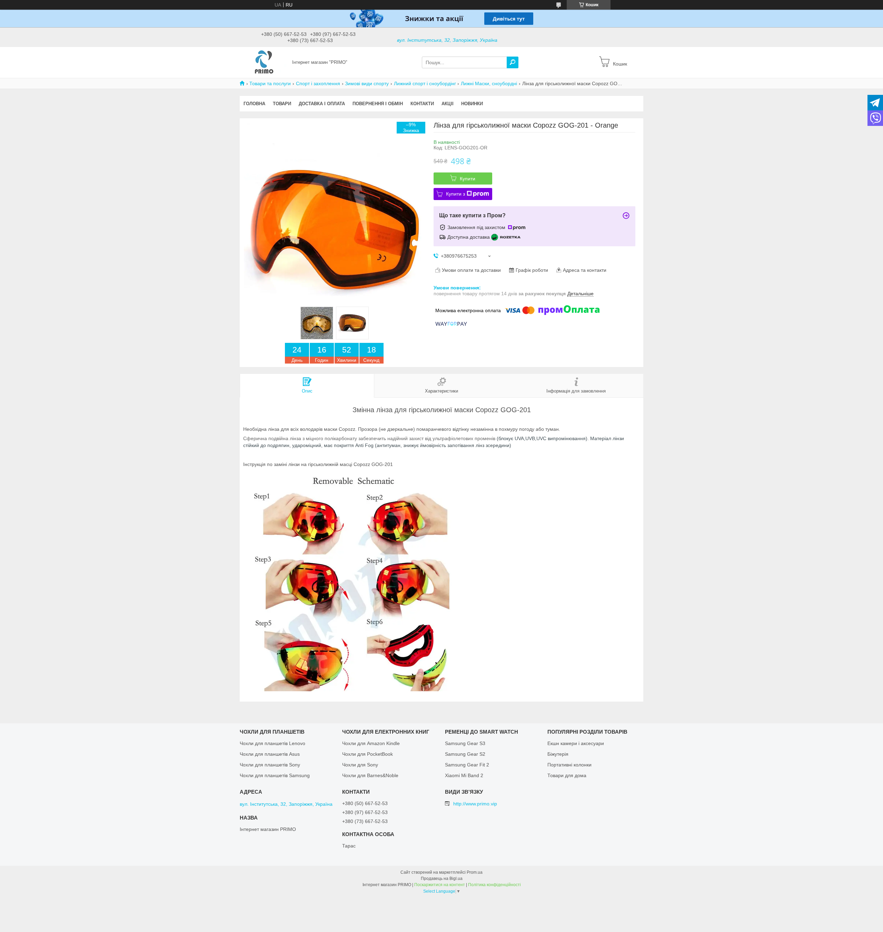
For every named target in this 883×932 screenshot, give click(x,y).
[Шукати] (512, 62)
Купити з (455, 194)
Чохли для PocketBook (367, 754)
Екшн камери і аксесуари (575, 743)
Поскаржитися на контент (439, 884)
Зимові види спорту (367, 83)
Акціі (448, 103)
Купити (467, 178)
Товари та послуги (270, 83)
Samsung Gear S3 (465, 743)
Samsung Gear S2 (465, 754)
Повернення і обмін (378, 103)
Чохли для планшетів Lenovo (272, 743)
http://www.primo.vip (475, 803)
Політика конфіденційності (494, 884)
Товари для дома (566, 775)
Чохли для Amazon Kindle (371, 743)
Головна (254, 103)
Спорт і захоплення (318, 83)
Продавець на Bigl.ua (442, 878)
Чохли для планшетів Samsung (275, 775)
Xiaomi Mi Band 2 (464, 775)
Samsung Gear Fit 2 (467, 764)
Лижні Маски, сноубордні (489, 83)
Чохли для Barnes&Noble (370, 775)
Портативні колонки (569, 764)
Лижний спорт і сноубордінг (425, 83)
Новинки (472, 103)
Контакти (422, 103)
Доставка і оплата (322, 103)
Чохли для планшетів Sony (270, 764)
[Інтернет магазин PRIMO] (264, 62)
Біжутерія (557, 754)
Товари (282, 103)
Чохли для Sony (360, 764)
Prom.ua (475, 872)
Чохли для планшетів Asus (270, 754)
